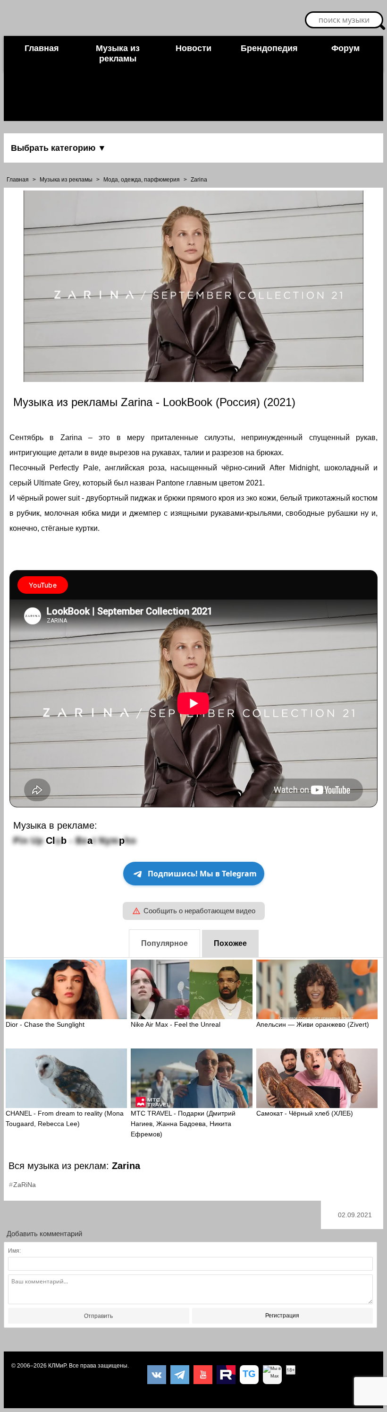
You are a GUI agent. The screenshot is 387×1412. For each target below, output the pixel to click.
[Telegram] (179, 1374)
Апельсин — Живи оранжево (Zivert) (312, 1024)
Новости (193, 48)
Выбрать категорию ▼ (58, 148)
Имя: (14, 1250)
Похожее (230, 943)
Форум (345, 48)
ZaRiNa (24, 1184)
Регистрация (282, 1315)
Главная (42, 48)
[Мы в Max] (272, 1374)
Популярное (164, 943)
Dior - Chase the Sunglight (45, 1024)
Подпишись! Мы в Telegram (202, 873)
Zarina (199, 179)
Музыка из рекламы (118, 53)
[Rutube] (226, 1374)
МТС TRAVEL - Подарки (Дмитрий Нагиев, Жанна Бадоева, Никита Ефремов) (183, 1123)
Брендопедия (269, 48)
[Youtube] (203, 1374)
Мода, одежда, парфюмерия (141, 179)
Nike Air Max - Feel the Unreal (175, 1024)
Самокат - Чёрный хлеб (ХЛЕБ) (304, 1113)
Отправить (98, 1316)
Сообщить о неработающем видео (199, 911)
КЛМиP (57, 1365)
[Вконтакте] (156, 1374)
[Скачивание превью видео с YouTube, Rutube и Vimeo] (249, 1374)
